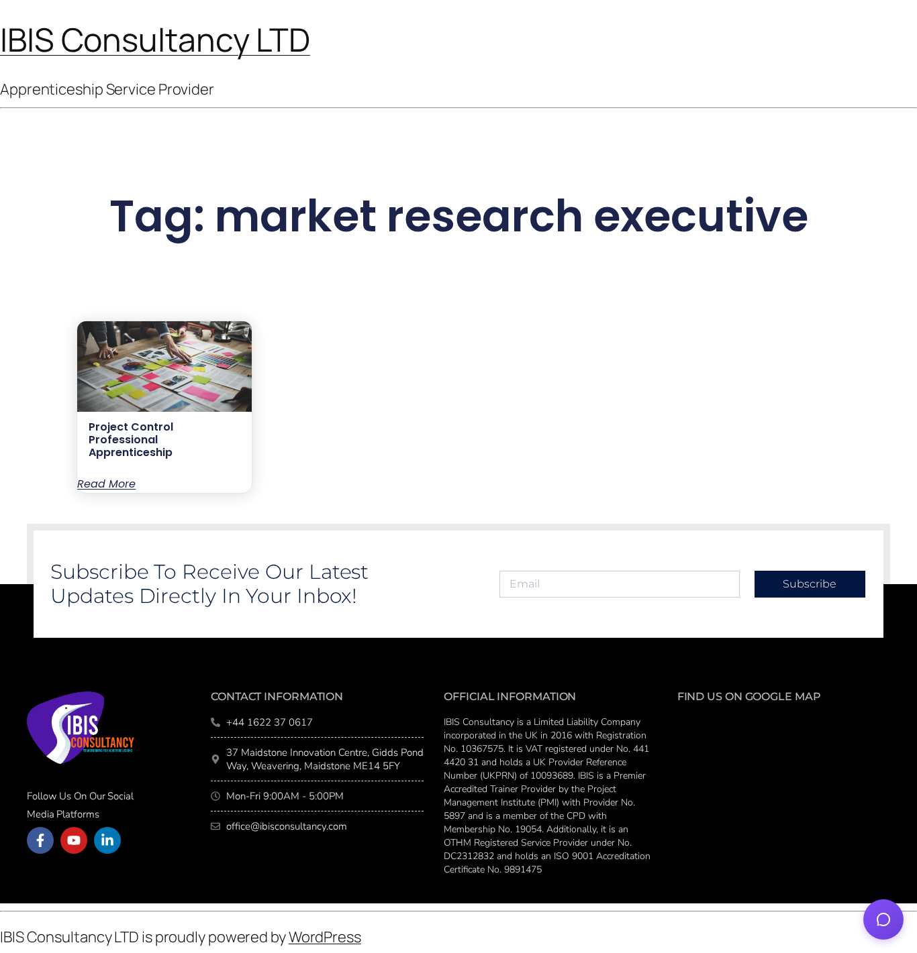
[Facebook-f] (40, 840)
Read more (106, 484)
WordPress (325, 937)
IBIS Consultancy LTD (155, 39)
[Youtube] (73, 840)
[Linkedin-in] (107, 840)
